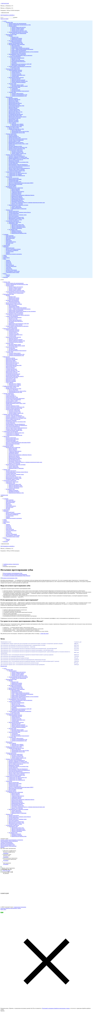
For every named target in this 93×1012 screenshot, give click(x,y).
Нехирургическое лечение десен (16, 217)
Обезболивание (4, 890)
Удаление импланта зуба (14, 110)
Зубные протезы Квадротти (17, 60)
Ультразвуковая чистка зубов (18, 132)
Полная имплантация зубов (15, 115)
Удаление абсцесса (15, 72)
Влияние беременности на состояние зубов (19, 158)
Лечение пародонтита (14, 211)
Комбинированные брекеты (17, 198)
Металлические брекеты (17, 197)
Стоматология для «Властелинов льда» (18, 173)
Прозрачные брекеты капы (17, 201)
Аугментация (14, 88)
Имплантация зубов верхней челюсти (17, 116)
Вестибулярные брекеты (17, 200)
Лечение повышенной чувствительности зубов (20, 24)
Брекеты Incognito (15, 189)
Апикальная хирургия (16, 71)
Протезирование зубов (11, 34)
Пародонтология (10, 265)
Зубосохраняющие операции (15, 70)
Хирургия (8, 261)
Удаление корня (15, 76)
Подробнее (5, 853)
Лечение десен (9, 209)
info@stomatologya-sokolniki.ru (7, 15)
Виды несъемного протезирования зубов (12, 573)
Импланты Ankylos (13, 98)
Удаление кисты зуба (16, 73)
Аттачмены (14, 62)
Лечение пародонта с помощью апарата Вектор (20, 212)
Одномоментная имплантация (16, 114)
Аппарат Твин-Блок (16, 206)
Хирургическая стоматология (13, 68)
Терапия (8, 260)
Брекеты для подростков (17, 203)
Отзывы (5, 256)
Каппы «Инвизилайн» (16, 207)
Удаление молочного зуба (17, 152)
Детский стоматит (13, 135)
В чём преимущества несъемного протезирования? (15, 574)
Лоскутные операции (14, 216)
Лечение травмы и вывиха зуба (18, 153)
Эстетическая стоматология (12, 220)
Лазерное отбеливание (16, 228)
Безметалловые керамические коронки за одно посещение (24, 51)
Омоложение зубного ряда (15, 222)
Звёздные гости (9, 243)
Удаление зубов (12, 92)
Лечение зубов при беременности (14, 154)
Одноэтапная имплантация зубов (16, 105)
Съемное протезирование (15, 56)
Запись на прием (4, 18)
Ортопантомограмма (13, 180)
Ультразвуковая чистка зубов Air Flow (20, 131)
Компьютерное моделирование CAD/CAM (21, 64)
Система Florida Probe (14, 213)
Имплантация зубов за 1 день (15, 111)
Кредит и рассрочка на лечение (13, 249)
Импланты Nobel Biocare (14, 99)
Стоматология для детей (8, 882)
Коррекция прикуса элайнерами (18, 208)
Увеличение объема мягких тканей (19, 86)
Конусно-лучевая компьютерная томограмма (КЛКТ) (21, 182)
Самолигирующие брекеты (17, 191)
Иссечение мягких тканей (17, 84)
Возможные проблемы (14, 160)
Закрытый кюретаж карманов (18, 80)
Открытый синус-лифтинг (17, 125)
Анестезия (8, 267)
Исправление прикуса (11, 186)
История (8, 244)
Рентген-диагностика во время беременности (19, 168)
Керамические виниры (16, 38)
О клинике (5, 234)
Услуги (5, 565)
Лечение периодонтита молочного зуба (18, 147)
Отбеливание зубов (13, 223)
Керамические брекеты (16, 196)
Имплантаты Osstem (13, 100)
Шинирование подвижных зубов (16, 218)
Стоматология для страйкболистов (17, 175)
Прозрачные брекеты (16, 194)
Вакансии (8, 239)
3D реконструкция (15, 89)
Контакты (5, 277)
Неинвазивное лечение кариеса (16, 142)
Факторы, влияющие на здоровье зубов (18, 157)
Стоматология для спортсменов (13, 171)
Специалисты (6, 245)
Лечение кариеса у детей (14, 141)
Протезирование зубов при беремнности (18, 164)
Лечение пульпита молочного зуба (17, 148)
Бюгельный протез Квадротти (18, 61)
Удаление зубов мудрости (17, 93)
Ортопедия (8, 262)
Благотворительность (11, 241)
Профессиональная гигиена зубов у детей (18, 143)
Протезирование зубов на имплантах (17, 54)
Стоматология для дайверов (15, 174)
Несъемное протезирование (15, 40)
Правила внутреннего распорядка (14, 254)
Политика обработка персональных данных (11, 908)
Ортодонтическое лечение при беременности (19, 165)
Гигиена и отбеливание (11, 270)
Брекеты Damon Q (15, 190)
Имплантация (9, 97)
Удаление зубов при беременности (17, 156)
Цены (4, 258)
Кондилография (12, 185)
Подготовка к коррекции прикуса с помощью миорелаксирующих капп (28, 202)
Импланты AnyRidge (13, 120)
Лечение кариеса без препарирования (17, 23)
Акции (4, 255)
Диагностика (12, 144)
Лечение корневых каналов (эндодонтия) (18, 32)
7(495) (4, 495)
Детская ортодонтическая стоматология (18, 138)
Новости (8, 274)
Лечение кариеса (13, 26)
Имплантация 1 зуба (13, 119)
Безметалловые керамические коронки (20, 48)
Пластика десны (12, 83)
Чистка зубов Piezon (16, 130)
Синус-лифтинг (12, 122)
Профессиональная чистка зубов (16, 129)
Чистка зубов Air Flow (14, 127)
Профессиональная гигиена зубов (14, 126)
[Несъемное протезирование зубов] (9, 578)
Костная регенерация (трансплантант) (20, 91)
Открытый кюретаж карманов (18, 82)
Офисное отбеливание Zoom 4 (18, 227)
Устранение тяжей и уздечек (15, 219)
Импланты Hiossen (13, 108)
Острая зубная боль (13, 163)
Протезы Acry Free (15, 59)
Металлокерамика (15, 45)
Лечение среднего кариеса (17, 29)
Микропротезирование (16, 41)
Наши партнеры (9, 235)
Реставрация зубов (13, 229)
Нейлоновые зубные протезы (18, 65)
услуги (4, 21)
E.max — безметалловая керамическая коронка (22, 49)
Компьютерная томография (15, 179)
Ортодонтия (9, 263)
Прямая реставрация (16, 230)
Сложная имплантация (14, 109)
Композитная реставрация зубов (18, 233)
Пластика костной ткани (14, 87)
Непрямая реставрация (16, 232)
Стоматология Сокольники (19, 907)
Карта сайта (3, 909)
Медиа (4, 273)
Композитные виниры (16, 39)
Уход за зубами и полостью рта (16, 159)
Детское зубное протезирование (16, 140)
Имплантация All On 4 (14, 102)
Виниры (11, 35)
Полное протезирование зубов (16, 43)
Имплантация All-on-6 (14, 106)
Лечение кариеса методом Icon (18, 27)
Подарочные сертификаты (12, 250)
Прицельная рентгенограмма (15, 184)
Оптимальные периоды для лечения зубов (18, 162)
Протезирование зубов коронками (17, 44)
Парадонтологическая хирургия (16, 77)
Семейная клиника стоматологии (11, 564)
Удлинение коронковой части (18, 75)
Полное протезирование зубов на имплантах (21, 55)
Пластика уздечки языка (17, 151)
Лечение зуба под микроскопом (18, 33)
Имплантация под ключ (14, 104)
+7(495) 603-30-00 (5, 3)
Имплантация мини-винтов (15, 103)
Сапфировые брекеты (16, 192)
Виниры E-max (14, 37)
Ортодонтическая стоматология (10, 879)
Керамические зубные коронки (18, 53)
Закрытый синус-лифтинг (17, 124)
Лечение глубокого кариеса (17, 28)
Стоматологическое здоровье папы (17, 170)
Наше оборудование (10, 236)
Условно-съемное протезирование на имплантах (20, 66)
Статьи (7, 276)
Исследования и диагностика (13, 271)
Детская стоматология (11, 133)
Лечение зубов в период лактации (17, 169)
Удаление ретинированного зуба (19, 95)
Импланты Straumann (14, 121)
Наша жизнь (9, 240)
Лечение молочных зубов (15, 137)
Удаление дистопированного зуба (19, 94)
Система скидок (9, 251)
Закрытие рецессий (15, 78)
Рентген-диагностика (14, 178)
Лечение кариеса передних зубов (19, 30)
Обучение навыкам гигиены (15, 146)
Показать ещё (4, 666)
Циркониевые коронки (16, 46)
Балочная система (15, 67)
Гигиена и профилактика (9, 881)
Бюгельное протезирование (17, 57)
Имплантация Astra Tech (14, 113)
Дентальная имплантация (15, 118)
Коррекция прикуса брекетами (16, 187)
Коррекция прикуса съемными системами (18, 205)
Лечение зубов (9, 22)
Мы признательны (10, 238)
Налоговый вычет (10, 247)
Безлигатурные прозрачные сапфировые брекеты (22, 195)
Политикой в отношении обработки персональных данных (56, 1008)
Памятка (8, 252)
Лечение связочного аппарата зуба (19, 81)
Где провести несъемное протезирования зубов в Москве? (16, 575)
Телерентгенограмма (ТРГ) (15, 181)
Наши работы (6, 257)
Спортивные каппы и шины (12, 272)
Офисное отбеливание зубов (18, 225)
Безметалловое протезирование (18, 50)
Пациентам (6, 246)
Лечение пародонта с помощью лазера (17, 214)
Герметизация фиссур (14, 136)
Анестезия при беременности (15, 167)
